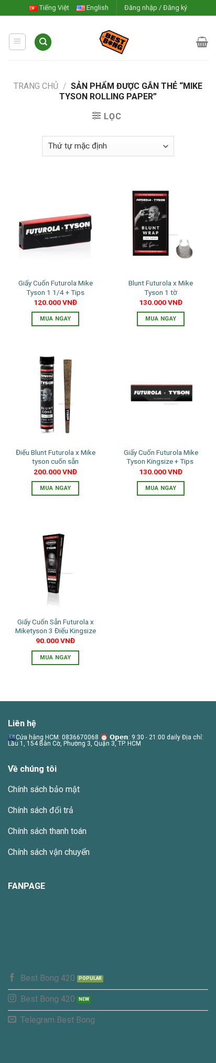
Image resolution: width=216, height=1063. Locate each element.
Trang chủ (36, 86)
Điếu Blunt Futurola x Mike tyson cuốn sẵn (55, 457)
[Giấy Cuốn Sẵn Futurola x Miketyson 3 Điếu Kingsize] (55, 563)
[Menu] (17, 41)
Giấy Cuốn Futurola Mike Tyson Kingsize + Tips (161, 457)
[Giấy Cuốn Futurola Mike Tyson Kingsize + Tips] (160, 394)
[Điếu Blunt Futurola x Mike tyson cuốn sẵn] (55, 394)
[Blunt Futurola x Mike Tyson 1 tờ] (160, 224)
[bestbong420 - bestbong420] (124, 42)
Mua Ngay (55, 318)
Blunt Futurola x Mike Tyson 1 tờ (160, 287)
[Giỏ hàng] (202, 41)
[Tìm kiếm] (43, 42)
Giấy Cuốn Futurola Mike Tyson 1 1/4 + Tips (55, 287)
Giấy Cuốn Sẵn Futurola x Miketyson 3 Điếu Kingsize (55, 626)
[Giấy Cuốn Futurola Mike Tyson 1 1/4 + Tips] (55, 224)
